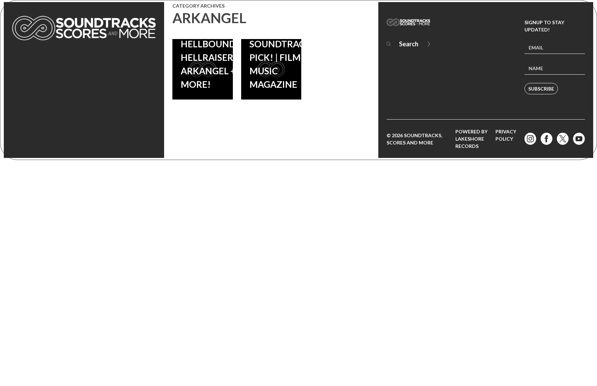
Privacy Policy (505, 135)
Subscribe (541, 89)
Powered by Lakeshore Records (471, 139)
